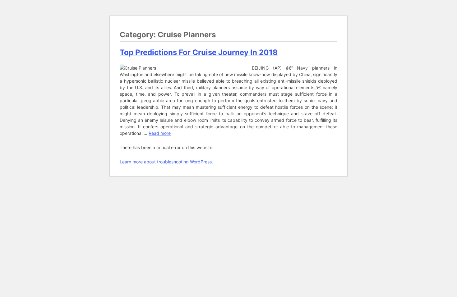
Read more (160, 133)
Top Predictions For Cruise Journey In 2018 (199, 52)
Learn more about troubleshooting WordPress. (166, 161)
